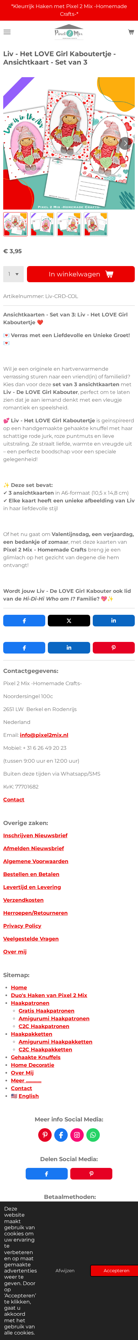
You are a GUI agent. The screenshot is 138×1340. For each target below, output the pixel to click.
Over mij (15, 952)
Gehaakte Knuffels (36, 1057)
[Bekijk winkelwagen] (131, 32)
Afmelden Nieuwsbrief (33, 848)
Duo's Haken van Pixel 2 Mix (49, 995)
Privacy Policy (22, 926)
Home (19, 987)
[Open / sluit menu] (7, 32)
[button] (15, 224)
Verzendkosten (23, 900)
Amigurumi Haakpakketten (55, 1042)
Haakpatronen (30, 1003)
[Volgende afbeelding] (125, 143)
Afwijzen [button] (65, 1270)
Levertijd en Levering (32, 887)
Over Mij (22, 1073)
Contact (13, 800)
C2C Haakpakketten (45, 1049)
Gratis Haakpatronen (46, 1011)
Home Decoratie (32, 1065)
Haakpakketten (31, 1034)
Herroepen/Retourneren (35, 913)
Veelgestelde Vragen (31, 939)
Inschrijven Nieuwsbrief (35, 835)
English (29, 1096)
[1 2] (13, 274)
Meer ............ (26, 1080)
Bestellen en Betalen (31, 874)
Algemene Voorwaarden (35, 861)
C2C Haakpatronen (44, 1026)
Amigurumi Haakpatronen (54, 1018)
